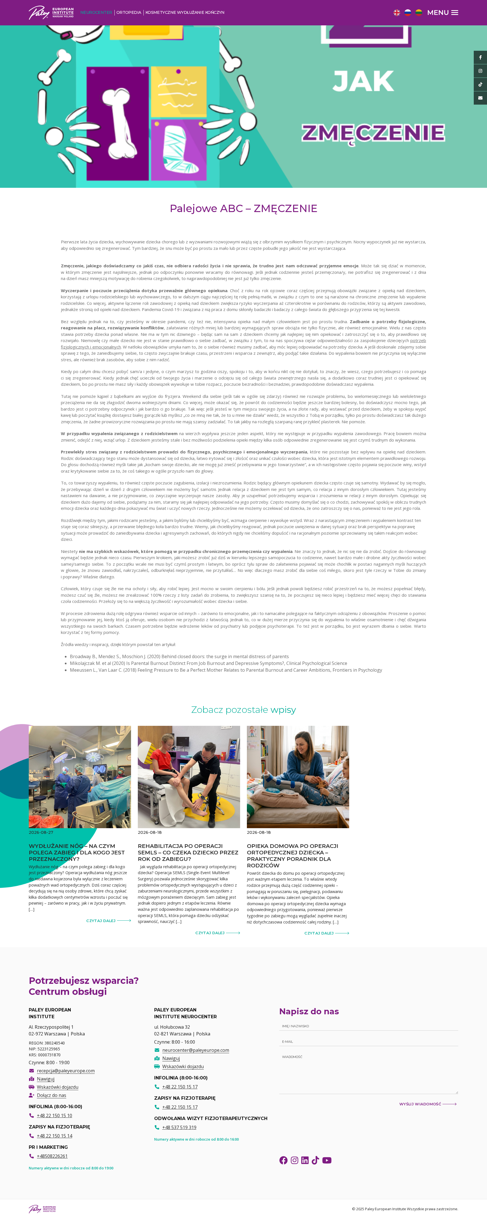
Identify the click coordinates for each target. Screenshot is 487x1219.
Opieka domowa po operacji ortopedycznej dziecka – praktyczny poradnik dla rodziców (292, 856)
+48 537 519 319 (179, 1127)
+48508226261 (52, 1156)
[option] (396, 13)
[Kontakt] (480, 98)
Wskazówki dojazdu (57, 1087)
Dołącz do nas (51, 1095)
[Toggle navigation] (443, 12)
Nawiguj (45, 1079)
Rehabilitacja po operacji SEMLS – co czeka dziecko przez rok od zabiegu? (188, 852)
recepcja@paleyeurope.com (66, 1071)
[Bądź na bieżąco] (480, 57)
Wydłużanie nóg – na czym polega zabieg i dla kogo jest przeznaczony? (77, 852)
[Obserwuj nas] (480, 71)
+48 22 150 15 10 (54, 1115)
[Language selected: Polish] (409, 12)
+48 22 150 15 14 (54, 1136)
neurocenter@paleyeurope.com (195, 1050)
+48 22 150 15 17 (180, 1087)
